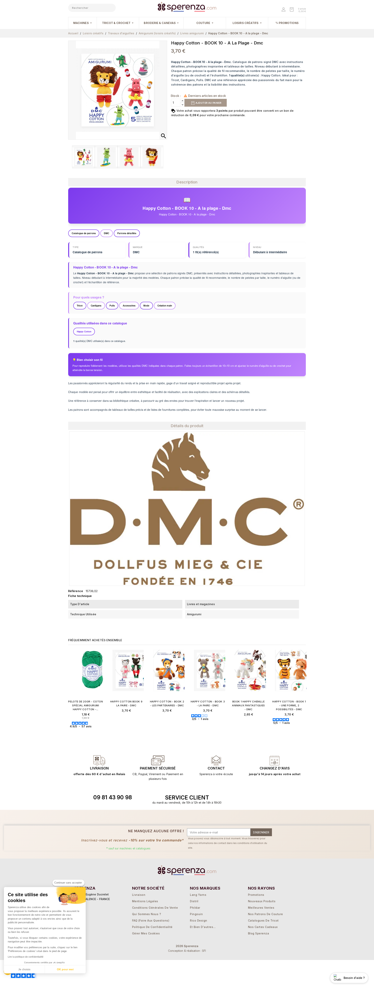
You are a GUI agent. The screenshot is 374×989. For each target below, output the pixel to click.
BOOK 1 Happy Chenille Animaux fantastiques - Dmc (248, 705)
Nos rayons (261, 888)
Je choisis (24, 969)
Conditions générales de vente (155, 907)
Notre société (148, 888)
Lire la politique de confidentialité (26, 956)
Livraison (99, 768)
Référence (75, 591)
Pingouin (196, 914)
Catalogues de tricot (263, 920)
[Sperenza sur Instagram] (269, 797)
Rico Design (198, 920)
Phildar (195, 907)
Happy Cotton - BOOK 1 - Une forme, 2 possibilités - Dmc (289, 705)
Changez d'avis (274, 768)
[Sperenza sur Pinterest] (278, 797)
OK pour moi (65, 969)
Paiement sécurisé (158, 768)
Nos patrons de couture (265, 914)
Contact (216, 768)
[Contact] (99, 760)
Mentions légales (145, 901)
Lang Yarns (198, 894)
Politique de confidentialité (152, 927)
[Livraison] (158, 760)
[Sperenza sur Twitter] (251, 797)
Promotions (256, 894)
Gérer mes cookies (146, 933)
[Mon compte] (283, 9)
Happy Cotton (84, 331)
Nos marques (205, 888)
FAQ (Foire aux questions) (150, 920)
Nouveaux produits (262, 901)
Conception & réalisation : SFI (187, 950)
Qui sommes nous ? (146, 914)
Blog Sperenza (258, 933)
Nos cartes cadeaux (263, 927)
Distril (194, 901)
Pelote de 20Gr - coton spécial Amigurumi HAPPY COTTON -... (85, 705)
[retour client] (274, 760)
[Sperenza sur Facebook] (260, 797)
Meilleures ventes (261, 907)
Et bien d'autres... (203, 927)
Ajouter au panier (208, 102)
